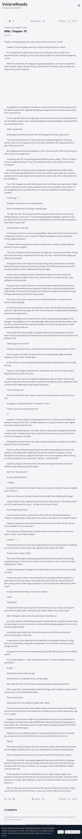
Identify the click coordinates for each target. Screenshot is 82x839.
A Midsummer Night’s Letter (15, 27)
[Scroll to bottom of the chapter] (69, 21)
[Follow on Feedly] (9, 799)
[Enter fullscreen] (44, 21)
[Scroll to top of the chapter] (69, 799)
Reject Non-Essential (72, 832)
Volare (8, 35)
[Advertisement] (41, 88)
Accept (60, 832)
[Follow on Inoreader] (13, 799)
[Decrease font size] (6, 21)
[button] (36, 799)
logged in (38, 824)
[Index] (43, 799)
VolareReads (14, 4)
